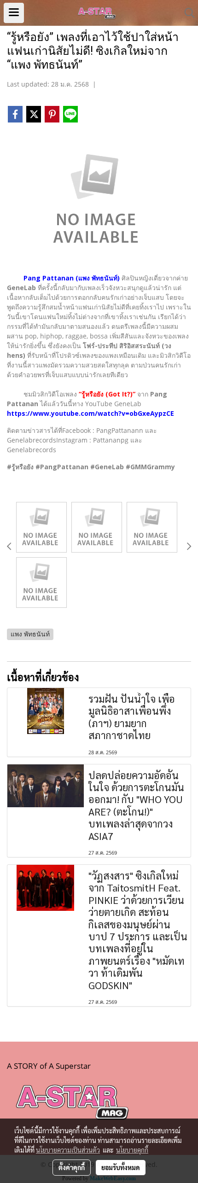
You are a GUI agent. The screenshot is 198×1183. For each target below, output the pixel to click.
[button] (186, 13)
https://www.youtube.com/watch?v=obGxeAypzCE (90, 413)
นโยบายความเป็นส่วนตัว (68, 1150)
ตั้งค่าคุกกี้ (71, 1167)
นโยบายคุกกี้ (132, 1150)
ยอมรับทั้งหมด (120, 1167)
